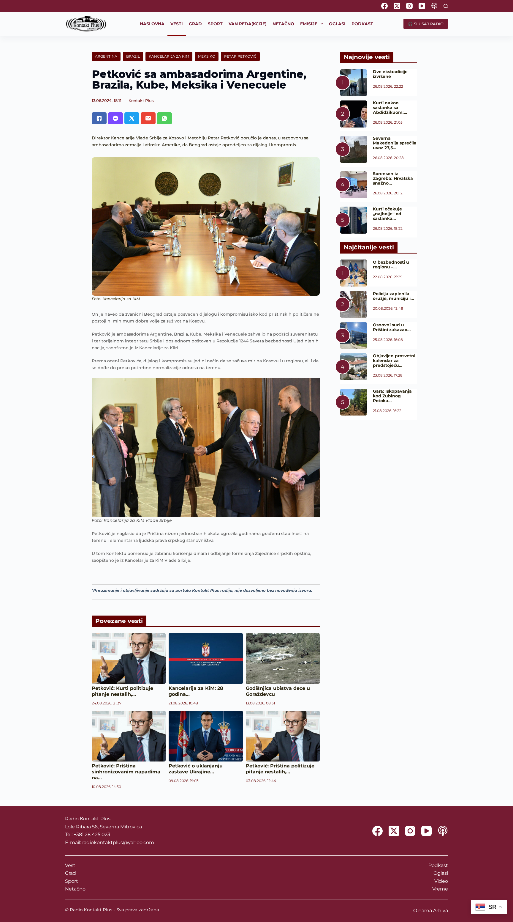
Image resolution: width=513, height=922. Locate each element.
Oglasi (440, 873)
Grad (70, 873)
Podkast (438, 865)
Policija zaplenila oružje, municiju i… (393, 296)
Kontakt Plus (141, 100)
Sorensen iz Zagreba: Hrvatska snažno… (393, 178)
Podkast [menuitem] (362, 23)
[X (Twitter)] (397, 6)
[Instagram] (409, 6)
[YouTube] (422, 6)
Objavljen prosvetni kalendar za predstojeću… (394, 360)
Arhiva (440, 910)
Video (441, 881)
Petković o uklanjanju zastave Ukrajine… (196, 769)
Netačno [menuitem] (283, 23)
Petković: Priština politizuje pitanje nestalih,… (280, 769)
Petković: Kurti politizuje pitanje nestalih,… (122, 691)
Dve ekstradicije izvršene (390, 74)
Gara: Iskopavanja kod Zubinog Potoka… (392, 395)
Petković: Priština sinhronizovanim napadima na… (126, 772)
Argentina (106, 56)
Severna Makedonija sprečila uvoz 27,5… (395, 143)
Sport (71, 881)
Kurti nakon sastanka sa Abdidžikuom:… (390, 107)
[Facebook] (384, 6)
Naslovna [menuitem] (152, 23)
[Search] (446, 6)
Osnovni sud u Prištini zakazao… (392, 327)
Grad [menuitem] (195, 23)
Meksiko (206, 56)
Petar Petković (240, 56)
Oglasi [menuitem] (337, 23)
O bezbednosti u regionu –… (391, 264)
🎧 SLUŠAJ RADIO (426, 23)
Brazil (133, 56)
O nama (422, 910)
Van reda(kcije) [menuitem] (248, 23)
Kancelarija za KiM (169, 56)
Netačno (75, 889)
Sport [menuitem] (215, 23)
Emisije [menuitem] (308, 23)
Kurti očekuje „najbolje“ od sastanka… (387, 213)
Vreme (440, 889)
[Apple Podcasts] (434, 6)
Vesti (71, 865)
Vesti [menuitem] (176, 23)
